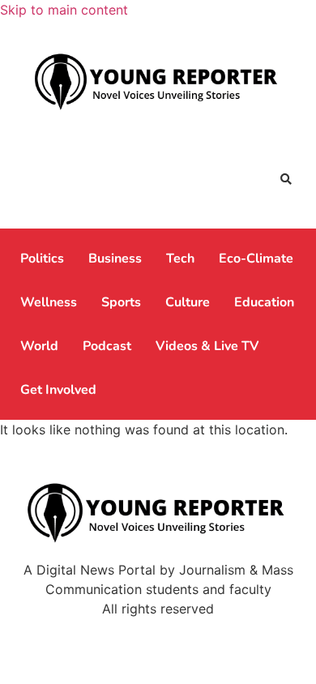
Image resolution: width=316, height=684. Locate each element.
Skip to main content (64, 10)
